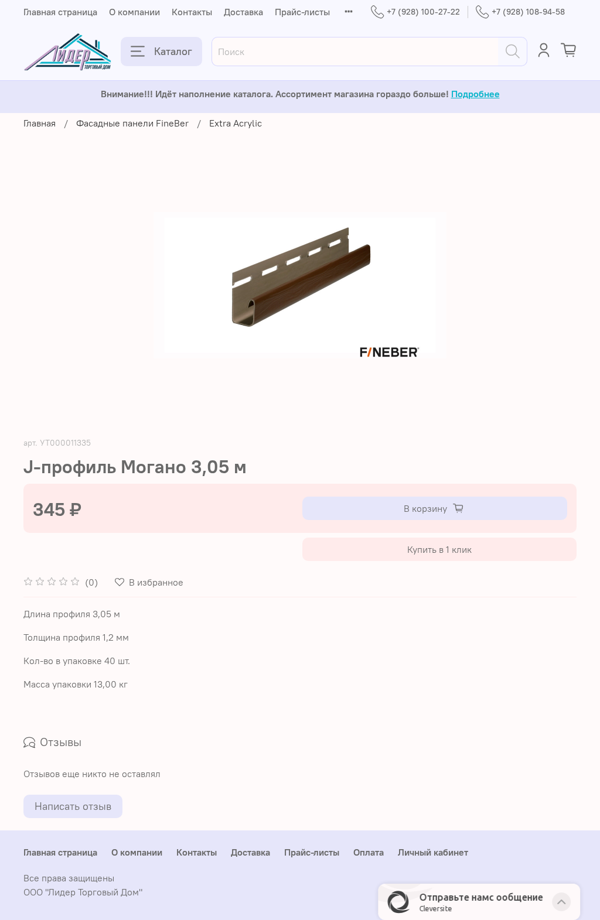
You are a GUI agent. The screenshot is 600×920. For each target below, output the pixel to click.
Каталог (173, 51)
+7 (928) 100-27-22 (423, 11)
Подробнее (475, 94)
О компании (134, 12)
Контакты (192, 12)
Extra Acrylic (235, 123)
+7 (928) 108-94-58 (528, 11)
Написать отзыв (73, 806)
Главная (39, 123)
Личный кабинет (433, 852)
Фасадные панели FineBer (132, 123)
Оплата (368, 852)
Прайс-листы (302, 12)
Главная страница (60, 12)
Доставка (243, 12)
